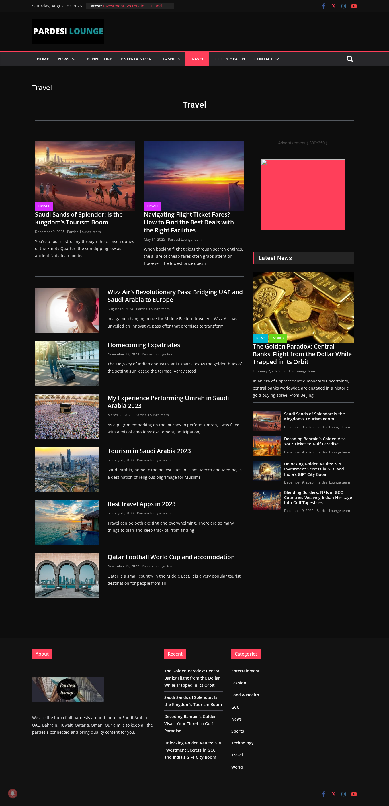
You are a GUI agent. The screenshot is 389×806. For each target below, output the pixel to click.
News (63, 59)
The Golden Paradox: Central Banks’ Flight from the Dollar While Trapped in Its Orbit (302, 354)
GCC (235, 707)
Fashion (172, 59)
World (278, 338)
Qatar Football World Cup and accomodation (171, 557)
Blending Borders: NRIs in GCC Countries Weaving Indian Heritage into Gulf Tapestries (318, 497)
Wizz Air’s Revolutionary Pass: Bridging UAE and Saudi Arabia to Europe (175, 296)
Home (43, 59)
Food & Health (229, 59)
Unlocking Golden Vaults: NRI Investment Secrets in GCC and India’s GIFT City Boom (314, 469)
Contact (263, 59)
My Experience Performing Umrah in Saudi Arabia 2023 (168, 402)
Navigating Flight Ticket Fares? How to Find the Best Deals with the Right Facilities (189, 222)
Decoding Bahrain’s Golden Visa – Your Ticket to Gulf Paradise (316, 441)
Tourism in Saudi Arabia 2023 (149, 451)
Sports (237, 731)
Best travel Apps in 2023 (142, 504)
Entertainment (137, 59)
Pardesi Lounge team (84, 231)
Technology (98, 59)
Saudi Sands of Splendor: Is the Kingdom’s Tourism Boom (79, 218)
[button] (72, 59)
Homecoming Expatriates (144, 345)
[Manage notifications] (12, 793)
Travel (197, 59)
